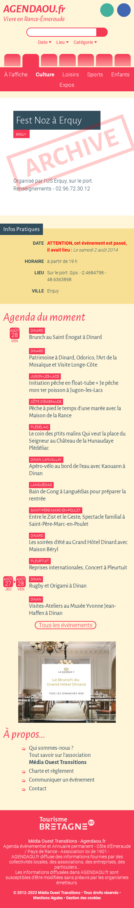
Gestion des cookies (83, 898)
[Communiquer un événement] (107, 10)
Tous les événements (65, 625)
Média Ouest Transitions (59, 892)
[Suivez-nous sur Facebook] (124, 10)
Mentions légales (48, 898)
